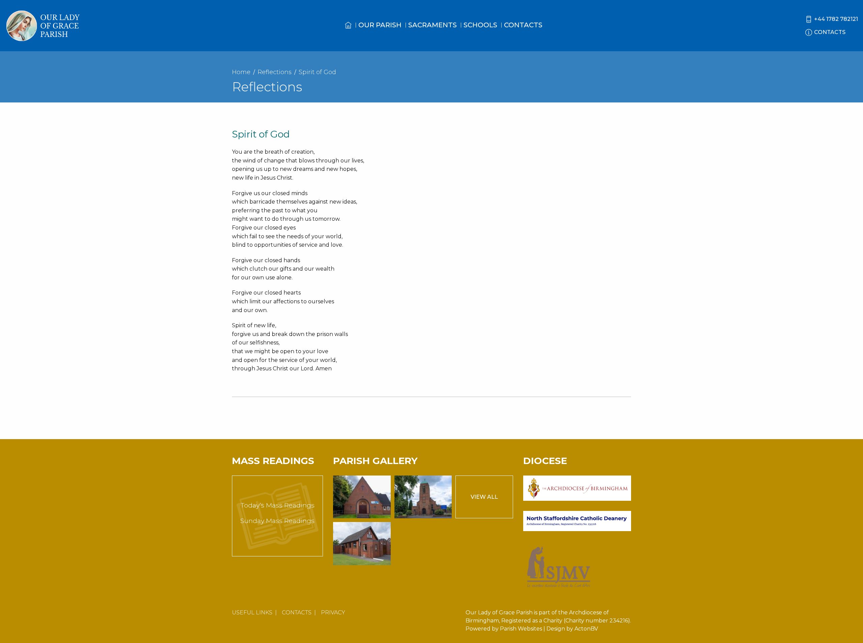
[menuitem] (348, 31)
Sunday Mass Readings (277, 521)
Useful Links (252, 612)
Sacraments (432, 25)
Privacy (333, 612)
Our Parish (379, 25)
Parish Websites (521, 628)
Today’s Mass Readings (278, 505)
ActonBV (586, 628)
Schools (480, 25)
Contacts (523, 25)
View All (484, 497)
